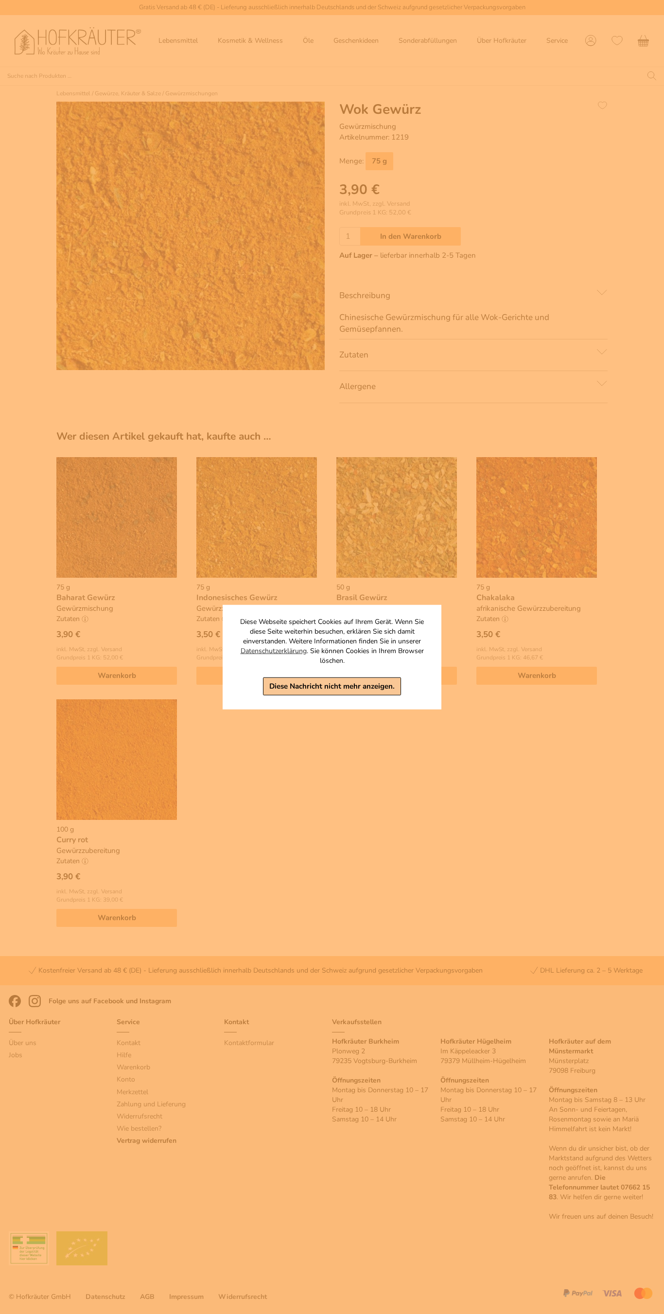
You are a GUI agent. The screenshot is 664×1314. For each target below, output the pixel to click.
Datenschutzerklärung (274, 651)
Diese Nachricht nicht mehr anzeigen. (332, 686)
